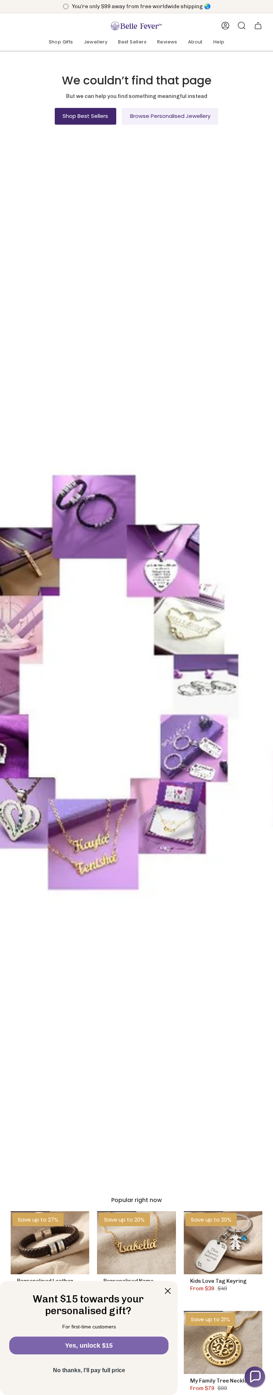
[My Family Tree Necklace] (223, 1342)
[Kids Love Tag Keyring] (223, 1242)
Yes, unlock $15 (89, 1345)
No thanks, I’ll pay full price (89, 1370)
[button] (61, 42)
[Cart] (258, 26)
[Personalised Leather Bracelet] (50, 1242)
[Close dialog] (167, 1291)
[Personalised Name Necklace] (136, 1242)
